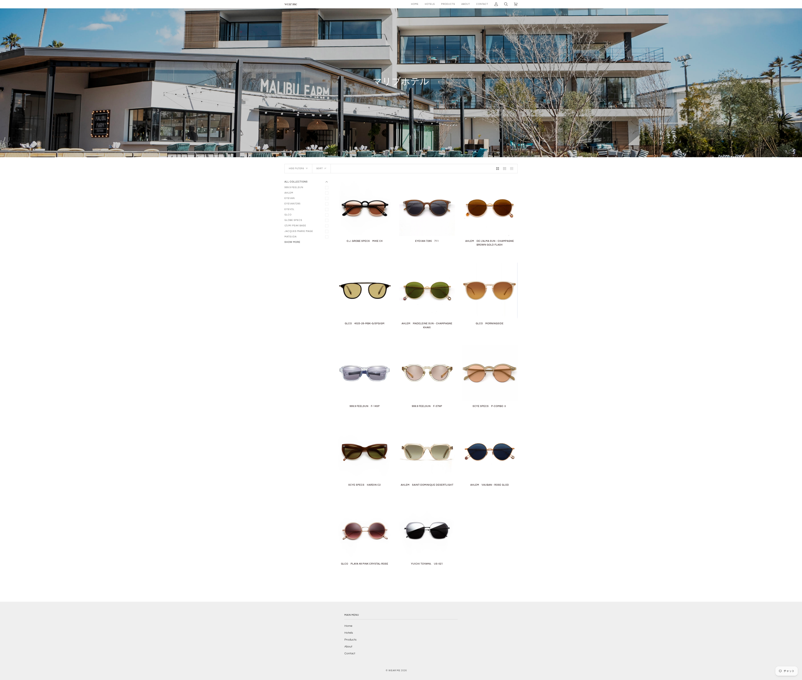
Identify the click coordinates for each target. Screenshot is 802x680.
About (348, 646)
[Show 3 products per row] (504, 168)
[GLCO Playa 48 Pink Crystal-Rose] (364, 530)
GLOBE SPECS (293, 220)
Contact (349, 653)
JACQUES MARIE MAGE (298, 231)
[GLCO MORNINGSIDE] (490, 290)
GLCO (288, 215)
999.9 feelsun (293, 187)
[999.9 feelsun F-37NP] (427, 373)
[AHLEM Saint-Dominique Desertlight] (427, 452)
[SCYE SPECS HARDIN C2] (364, 452)
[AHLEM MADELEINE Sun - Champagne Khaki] (427, 290)
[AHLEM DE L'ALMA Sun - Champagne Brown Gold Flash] (490, 208)
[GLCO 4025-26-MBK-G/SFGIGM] (364, 290)
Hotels (348, 632)
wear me (394, 670)
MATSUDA (290, 237)
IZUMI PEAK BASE (295, 225)
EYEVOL (289, 209)
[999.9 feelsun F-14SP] (364, 373)
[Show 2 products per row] (497, 168)
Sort (319, 168)
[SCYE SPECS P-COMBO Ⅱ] (490, 373)
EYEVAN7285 (292, 204)
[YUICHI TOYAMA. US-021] (427, 530)
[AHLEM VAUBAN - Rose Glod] (490, 452)
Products (350, 639)
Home (348, 625)
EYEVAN (289, 198)
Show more (292, 242)
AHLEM (288, 193)
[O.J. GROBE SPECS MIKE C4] (364, 208)
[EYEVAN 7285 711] (427, 208)
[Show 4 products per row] (512, 168)
